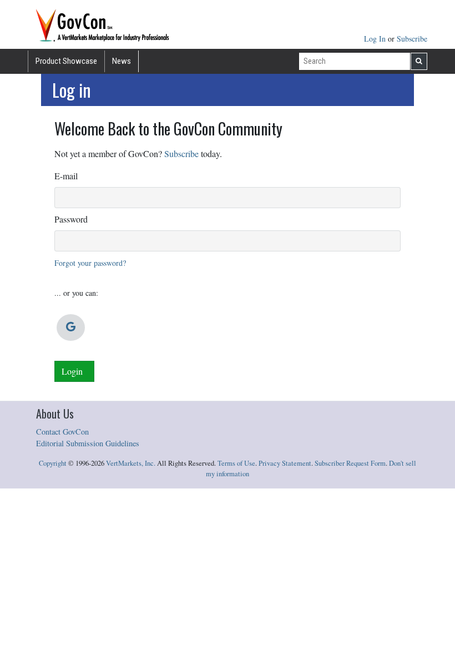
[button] (71, 327)
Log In (376, 38)
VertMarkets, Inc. (130, 463)
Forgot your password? (90, 263)
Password (71, 219)
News (121, 61)
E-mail (66, 176)
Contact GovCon (62, 431)
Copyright (53, 463)
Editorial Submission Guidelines (87, 443)
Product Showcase (66, 61)
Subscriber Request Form (350, 463)
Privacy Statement (285, 463)
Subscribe (412, 38)
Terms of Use (236, 463)
